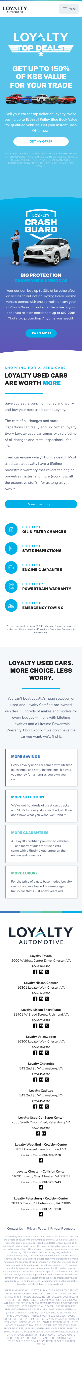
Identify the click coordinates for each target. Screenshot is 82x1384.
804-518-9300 (41, 1047)
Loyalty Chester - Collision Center (41, 1171)
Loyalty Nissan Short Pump (41, 1010)
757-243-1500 (41, 1074)
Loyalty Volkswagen (41, 1037)
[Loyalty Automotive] (16, 10)
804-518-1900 (41, 1128)
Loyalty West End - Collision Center (41, 1144)
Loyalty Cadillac (41, 1090)
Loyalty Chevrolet (41, 1064)
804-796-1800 (41, 966)
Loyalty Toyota (41, 956)
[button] (41, 141)
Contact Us (15, 1228)
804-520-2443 (51, 1182)
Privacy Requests (62, 1228)
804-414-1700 (41, 993)
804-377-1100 (51, 1155)
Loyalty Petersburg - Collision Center (41, 1198)
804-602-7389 (41, 1020)
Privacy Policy (36, 1228)
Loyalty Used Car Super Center (41, 1117)
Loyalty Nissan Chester (41, 983)
